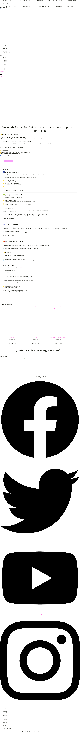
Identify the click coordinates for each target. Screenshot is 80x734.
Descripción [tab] (5, 169)
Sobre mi (4, 44)
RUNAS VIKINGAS (6, 52)
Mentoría (5, 48)
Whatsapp (23, 267)
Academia (5, 47)
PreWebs (56, 731)
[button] (40, 55)
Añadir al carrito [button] (12, 343)
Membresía (5, 51)
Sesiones (4, 45)
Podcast (4, 49)
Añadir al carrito (8, 160)
